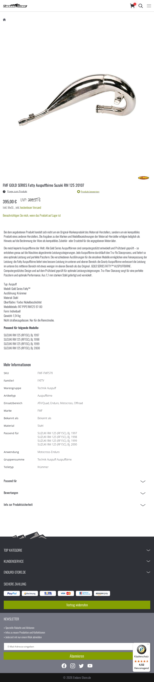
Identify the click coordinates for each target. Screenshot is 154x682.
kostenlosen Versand (30, 207)
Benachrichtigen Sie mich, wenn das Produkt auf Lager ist (32, 215)
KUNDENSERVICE (14, 561)
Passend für (10, 481)
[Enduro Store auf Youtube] (90, 666)
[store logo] (63, 6)
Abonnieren (77, 656)
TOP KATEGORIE (13, 550)
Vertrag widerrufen (77, 604)
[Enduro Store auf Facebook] (64, 666)
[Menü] (148, 645)
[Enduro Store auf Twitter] (81, 666)
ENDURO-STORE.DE (15, 572)
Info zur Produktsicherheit (18, 504)
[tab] (75, 481)
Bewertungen (11, 492)
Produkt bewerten (90, 191)
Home (4, 19)
